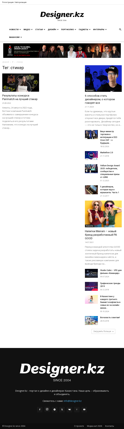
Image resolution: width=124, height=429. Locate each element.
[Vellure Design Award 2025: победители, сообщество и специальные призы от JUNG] (91, 168)
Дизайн (52, 29)
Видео (27, 29)
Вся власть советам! (110, 317)
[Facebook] (39, 409)
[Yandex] (76, 409)
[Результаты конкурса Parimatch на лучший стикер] (20, 82)
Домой (5, 62)
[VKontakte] (69, 409)
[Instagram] (47, 409)
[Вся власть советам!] (91, 320)
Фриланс (89, 90)
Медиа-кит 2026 (94, 426)
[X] (62, 409)
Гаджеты (83, 29)
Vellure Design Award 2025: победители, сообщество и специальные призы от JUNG (110, 171)
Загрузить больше (102, 331)
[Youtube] (84, 409)
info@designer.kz (73, 400)
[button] (120, 29)
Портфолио (67, 29)
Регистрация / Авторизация (14, 2)
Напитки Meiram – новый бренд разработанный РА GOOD (101, 235)
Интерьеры (98, 29)
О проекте (79, 426)
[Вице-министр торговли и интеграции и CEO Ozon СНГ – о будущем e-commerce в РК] (91, 134)
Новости (14, 29)
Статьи (39, 29)
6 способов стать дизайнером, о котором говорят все (100, 99)
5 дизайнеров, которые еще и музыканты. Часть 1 (109, 190)
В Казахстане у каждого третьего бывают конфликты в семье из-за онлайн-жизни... (110, 302)
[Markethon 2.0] (91, 155)
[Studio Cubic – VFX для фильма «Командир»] (91, 273)
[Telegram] (54, 409)
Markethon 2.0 (106, 152)
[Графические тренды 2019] (91, 286)
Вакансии (14, 37)
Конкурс (6, 90)
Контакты (109, 426)
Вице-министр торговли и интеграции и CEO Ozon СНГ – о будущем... (108, 137)
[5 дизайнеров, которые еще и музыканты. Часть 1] (91, 189)
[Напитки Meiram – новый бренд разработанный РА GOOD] (103, 214)
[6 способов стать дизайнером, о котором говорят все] (103, 78)
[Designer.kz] (62, 15)
